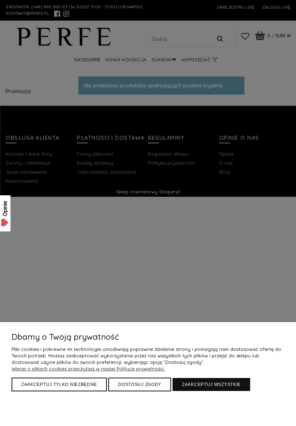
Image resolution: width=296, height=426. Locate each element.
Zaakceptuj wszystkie (211, 384)
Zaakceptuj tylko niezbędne (59, 384)
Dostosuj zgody (139, 384)
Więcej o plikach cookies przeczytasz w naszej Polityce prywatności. (88, 368)
